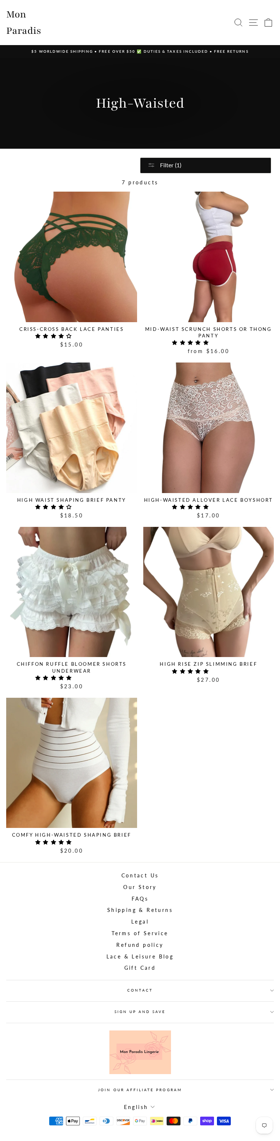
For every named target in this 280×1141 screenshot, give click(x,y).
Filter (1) (170, 164)
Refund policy (139, 945)
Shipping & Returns (140, 910)
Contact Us (140, 875)
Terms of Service (140, 933)
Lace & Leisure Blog (140, 957)
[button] (55, 336)
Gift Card (140, 968)
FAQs (140, 899)
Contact (139, 990)
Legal (140, 922)
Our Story (140, 887)
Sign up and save (140, 1011)
